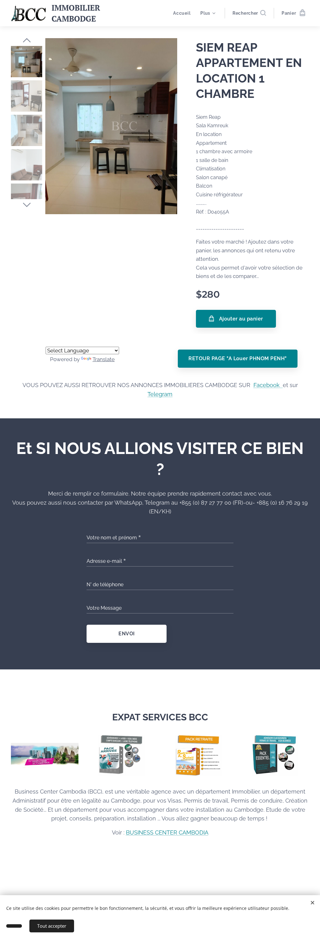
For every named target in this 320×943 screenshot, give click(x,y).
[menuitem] (183, 13)
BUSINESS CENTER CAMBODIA (167, 832)
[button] (249, 13)
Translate (103, 359)
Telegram (160, 394)
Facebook (268, 385)
